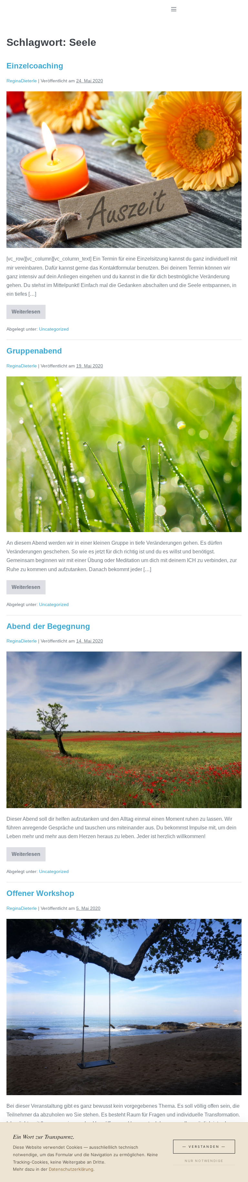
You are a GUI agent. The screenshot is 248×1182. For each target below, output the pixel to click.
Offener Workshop (40, 893)
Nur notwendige (204, 1161)
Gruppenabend (34, 350)
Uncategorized (54, 329)
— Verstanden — (204, 1146)
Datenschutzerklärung (71, 1169)
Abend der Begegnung (48, 626)
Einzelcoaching (34, 65)
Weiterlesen (29, 313)
